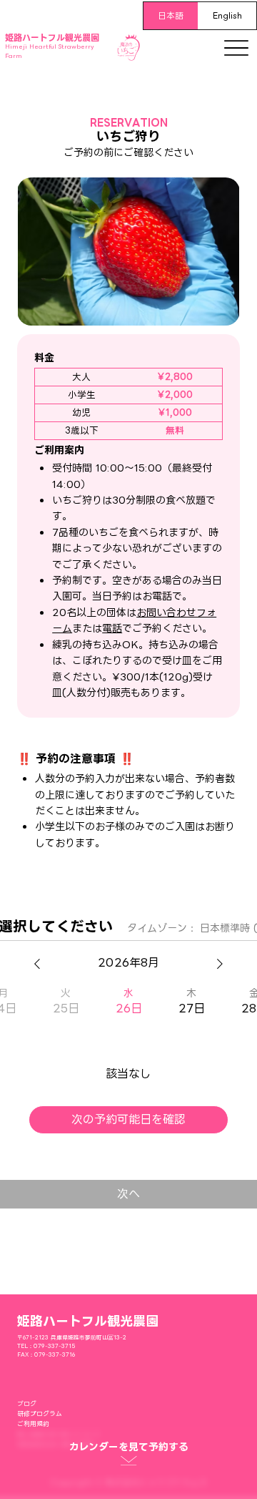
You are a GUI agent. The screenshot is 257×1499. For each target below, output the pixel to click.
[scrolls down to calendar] (128, 1463)
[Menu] (236, 48)
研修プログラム (39, 1414)
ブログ (26, 1404)
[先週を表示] (37, 963)
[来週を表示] (219, 963)
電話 (112, 628)
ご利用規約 (33, 1424)
